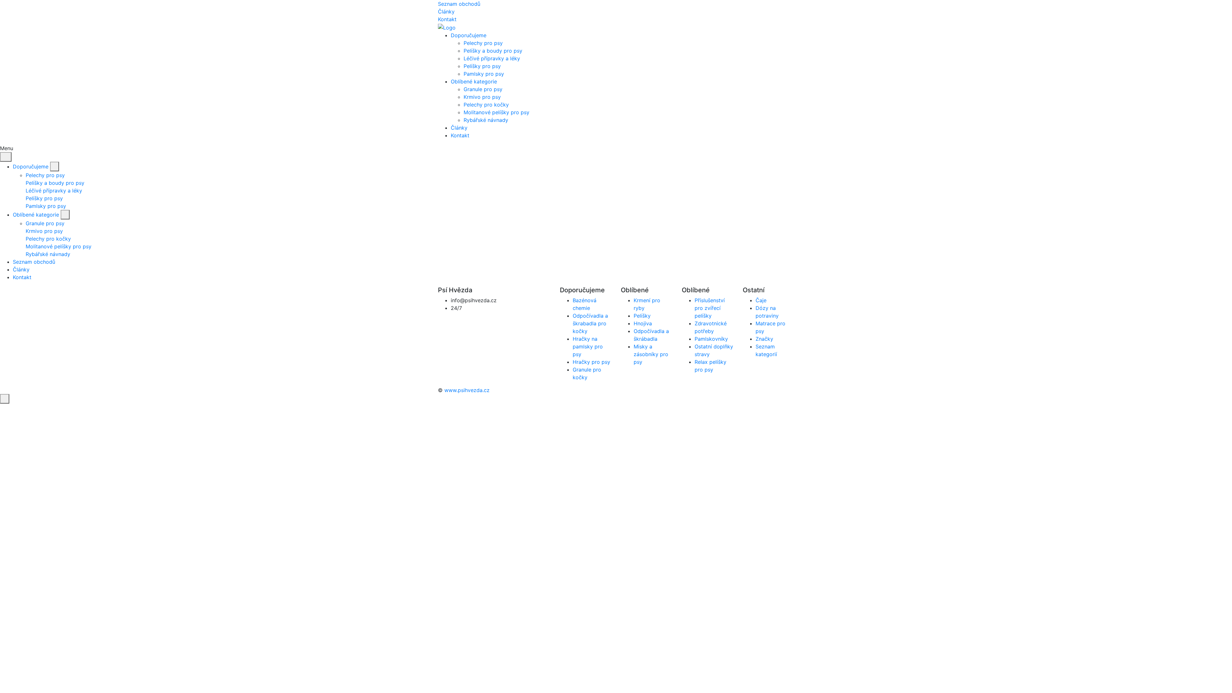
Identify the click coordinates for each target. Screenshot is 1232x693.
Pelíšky (642, 315)
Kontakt (447, 19)
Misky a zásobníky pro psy (651, 354)
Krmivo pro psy (482, 97)
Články (446, 11)
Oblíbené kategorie (36, 214)
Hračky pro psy (591, 362)
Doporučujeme (30, 166)
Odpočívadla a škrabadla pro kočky (590, 323)
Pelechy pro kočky (486, 104)
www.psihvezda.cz (467, 390)
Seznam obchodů (459, 4)
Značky (764, 339)
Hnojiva (643, 323)
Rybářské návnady (486, 120)
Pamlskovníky (711, 339)
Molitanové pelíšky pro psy (496, 112)
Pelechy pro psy (483, 43)
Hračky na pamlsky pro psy (588, 346)
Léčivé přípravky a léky (492, 58)
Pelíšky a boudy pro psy (493, 50)
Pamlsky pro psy (484, 74)
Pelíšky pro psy (482, 66)
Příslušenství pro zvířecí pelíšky (710, 308)
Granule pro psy (483, 89)
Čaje (761, 300)
